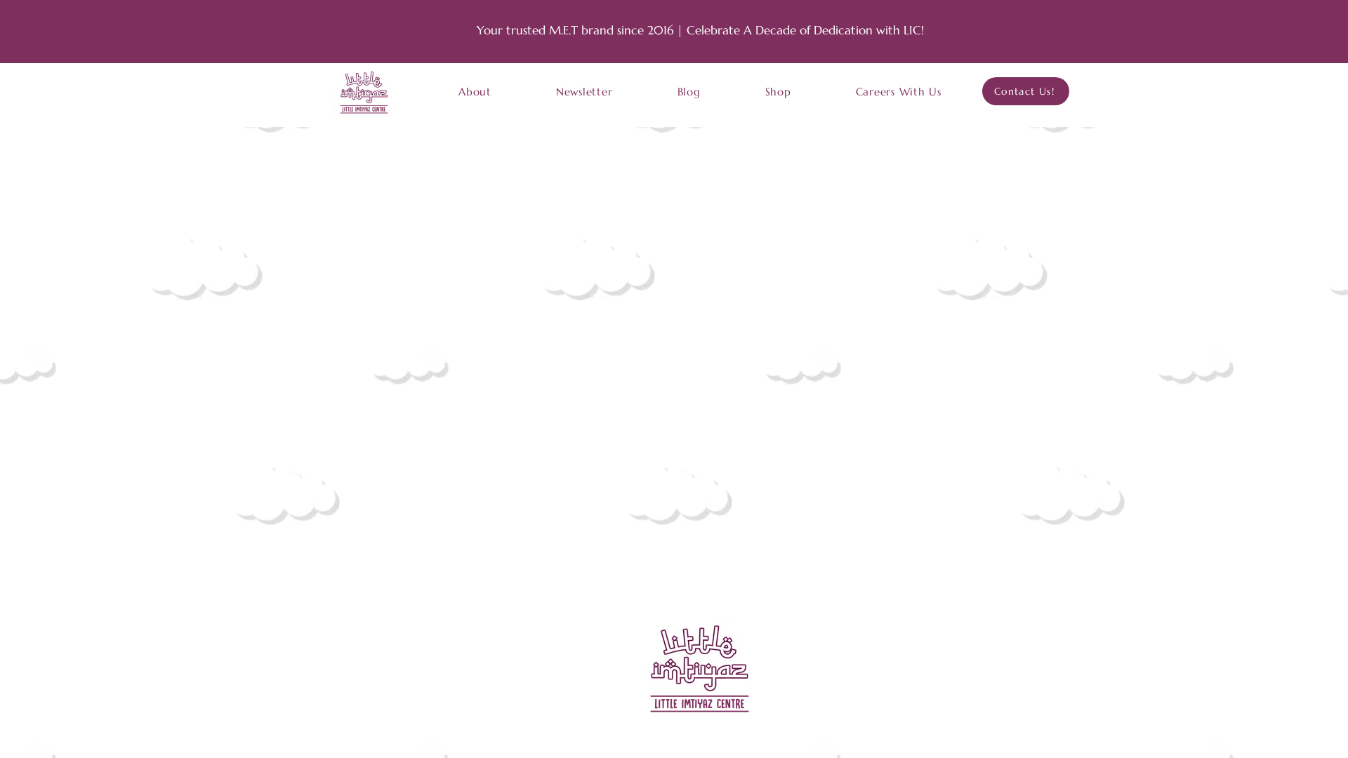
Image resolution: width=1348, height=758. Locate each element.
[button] (475, 91)
